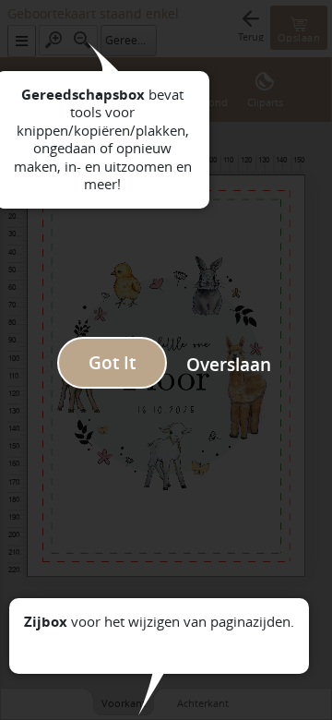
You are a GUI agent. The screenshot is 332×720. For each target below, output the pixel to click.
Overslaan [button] (228, 365)
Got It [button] (112, 363)
